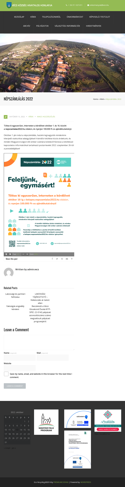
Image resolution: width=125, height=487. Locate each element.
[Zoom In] (27, 254)
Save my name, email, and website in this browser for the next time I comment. (41, 376)
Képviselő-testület (99, 17)
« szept (7, 448)
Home (95, 99)
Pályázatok (42, 26)
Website (7, 363)
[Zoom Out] (23, 254)
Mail (42, 353)
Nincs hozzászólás (46, 116)
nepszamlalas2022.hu (15, 129)
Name (10, 353)
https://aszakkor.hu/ (102, 434)
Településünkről (51, 17)
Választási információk (67, 26)
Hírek (33, 17)
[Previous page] (6, 254)
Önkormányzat (75, 17)
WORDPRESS (86, 482)
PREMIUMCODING (60, 482)
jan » (14, 448)
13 (17, 429)
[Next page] (10, 254)
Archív (26, 26)
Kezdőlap (19, 17)
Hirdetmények (93, 26)
